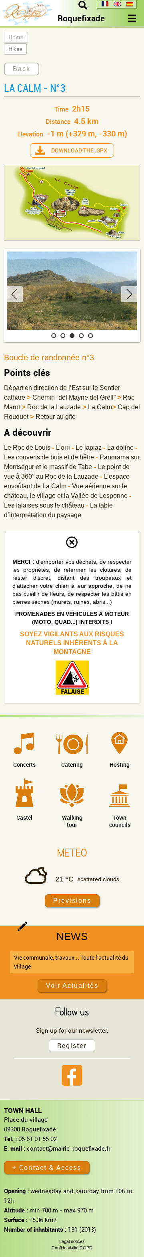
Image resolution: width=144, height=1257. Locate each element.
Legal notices (72, 1241)
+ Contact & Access (46, 1167)
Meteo (72, 852)
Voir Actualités (72, 985)
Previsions (72, 900)
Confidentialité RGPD (72, 1247)
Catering (72, 764)
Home (16, 37)
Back (21, 68)
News (72, 936)
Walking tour (72, 821)
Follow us (72, 1011)
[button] (53, 335)
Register (72, 1045)
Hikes (15, 49)
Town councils (119, 821)
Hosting (120, 764)
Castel (24, 817)
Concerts (24, 764)
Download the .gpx (79, 150)
